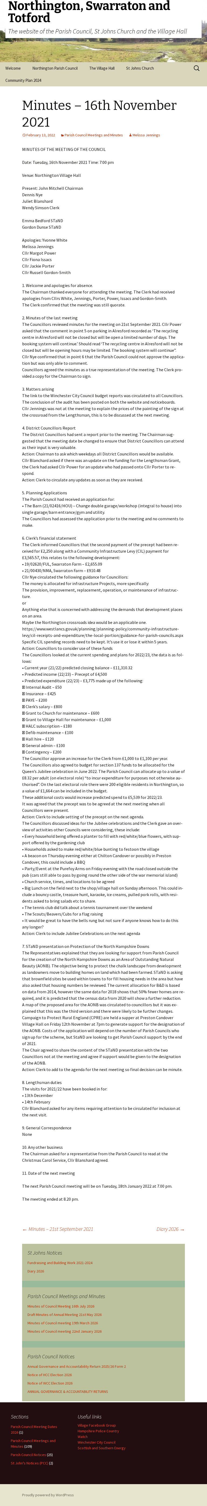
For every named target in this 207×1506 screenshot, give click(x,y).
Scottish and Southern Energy (102, 1448)
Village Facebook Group (97, 1425)
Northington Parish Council (55, 68)
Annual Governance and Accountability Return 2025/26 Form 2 (76, 1366)
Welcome (13, 68)
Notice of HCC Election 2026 (49, 1374)
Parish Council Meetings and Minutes (94, 135)
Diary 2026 (171, 1228)
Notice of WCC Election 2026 (50, 1383)
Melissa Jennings (146, 135)
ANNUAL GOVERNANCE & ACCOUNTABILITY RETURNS (67, 1391)
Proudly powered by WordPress (48, 1495)
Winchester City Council (96, 1442)
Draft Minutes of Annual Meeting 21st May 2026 (64, 1314)
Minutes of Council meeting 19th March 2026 (62, 1323)
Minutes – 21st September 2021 (57, 1228)
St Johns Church (140, 68)
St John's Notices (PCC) (29, 1463)
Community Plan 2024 (23, 80)
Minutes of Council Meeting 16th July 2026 (60, 1306)
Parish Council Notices (28, 1454)
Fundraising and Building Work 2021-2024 (59, 1262)
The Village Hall (102, 68)
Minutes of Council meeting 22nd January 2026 (64, 1331)
